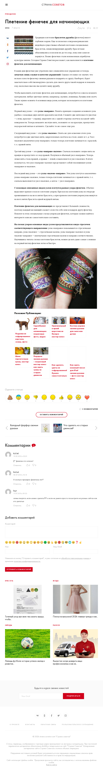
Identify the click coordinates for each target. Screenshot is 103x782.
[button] (7, 428)
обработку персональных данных (75, 558)
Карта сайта (51, 765)
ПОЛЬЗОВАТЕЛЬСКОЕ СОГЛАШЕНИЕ (77, 725)
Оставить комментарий (51, 415)
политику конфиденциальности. (27, 561)
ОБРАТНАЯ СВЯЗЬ (48, 725)
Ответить (17, 465)
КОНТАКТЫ (30, 725)
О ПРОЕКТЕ (14, 725)
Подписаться (73, 696)
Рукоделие (10, 14)
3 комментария (90, 409)
